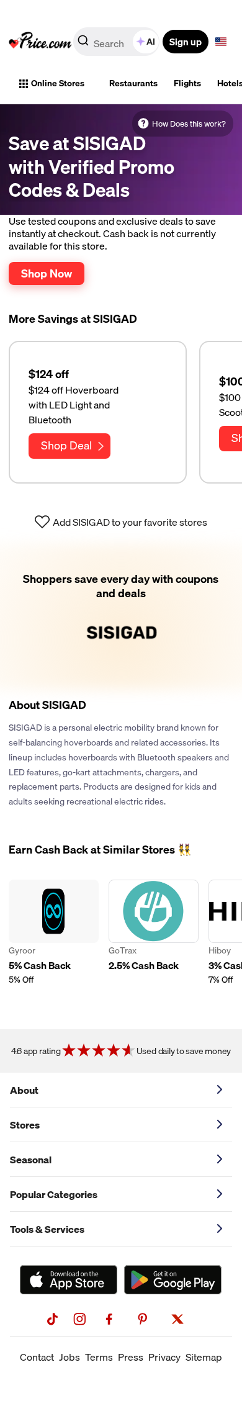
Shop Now (46, 273)
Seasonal (31, 1160)
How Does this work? (189, 123)
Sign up (185, 41)
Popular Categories (53, 1194)
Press (130, 1357)
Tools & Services (47, 1229)
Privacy (164, 1357)
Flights (187, 83)
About (24, 1090)
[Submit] (83, 44)
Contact (37, 1357)
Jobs (69, 1357)
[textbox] (220, 41)
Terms (99, 1357)
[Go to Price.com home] (40, 41)
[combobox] (117, 41)
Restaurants (133, 83)
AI (150, 41)
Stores (25, 1125)
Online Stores (57, 83)
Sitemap (204, 1357)
